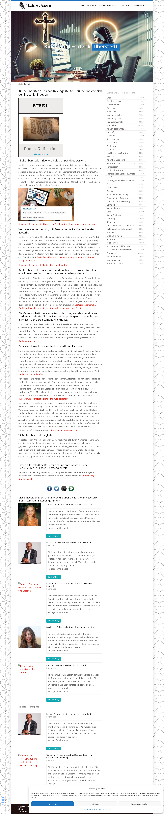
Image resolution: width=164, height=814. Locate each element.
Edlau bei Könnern (125, 256)
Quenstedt (125, 253)
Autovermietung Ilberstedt (83, 224)
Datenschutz (98, 809)
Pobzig (125, 184)
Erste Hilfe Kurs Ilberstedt (55, 265)
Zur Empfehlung (53, 536)
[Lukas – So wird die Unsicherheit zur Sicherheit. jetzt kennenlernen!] (29, 553)
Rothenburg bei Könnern (125, 246)
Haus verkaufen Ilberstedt (55, 224)
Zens (125, 211)
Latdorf (125, 132)
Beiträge (91, 5)
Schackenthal (125, 139)
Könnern (125, 222)
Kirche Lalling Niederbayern (63, 430)
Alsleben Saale (122, 163)
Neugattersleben (125, 115)
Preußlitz (125, 177)
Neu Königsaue (125, 260)
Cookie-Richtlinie (87, 809)
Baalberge (125, 146)
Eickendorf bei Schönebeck (125, 229)
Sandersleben (125, 208)
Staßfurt (125, 135)
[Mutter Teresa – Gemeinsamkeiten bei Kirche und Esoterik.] (35, 5)
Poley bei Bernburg (125, 159)
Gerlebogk (125, 218)
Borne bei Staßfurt (125, 263)
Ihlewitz (125, 232)
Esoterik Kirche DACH (108, 5)
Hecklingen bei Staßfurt (125, 153)
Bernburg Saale (125, 101)
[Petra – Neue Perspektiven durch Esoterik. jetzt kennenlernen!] (29, 675)
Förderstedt (125, 166)
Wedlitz (125, 149)
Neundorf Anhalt (125, 122)
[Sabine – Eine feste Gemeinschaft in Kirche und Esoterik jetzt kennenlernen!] (29, 593)
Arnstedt (125, 239)
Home (81, 5)
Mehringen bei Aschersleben (125, 180)
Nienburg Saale (125, 118)
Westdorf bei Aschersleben (125, 249)
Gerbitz (125, 156)
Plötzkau (125, 108)
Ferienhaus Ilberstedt (47, 257)
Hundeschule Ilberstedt (29, 224)
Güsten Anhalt (125, 104)
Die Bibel (125, 5)
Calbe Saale (125, 187)
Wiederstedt (125, 242)
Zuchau (125, 191)
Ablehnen (96, 804)
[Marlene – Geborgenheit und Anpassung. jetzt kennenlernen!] (29, 637)
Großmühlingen (125, 235)
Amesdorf (125, 111)
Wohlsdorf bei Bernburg (125, 201)
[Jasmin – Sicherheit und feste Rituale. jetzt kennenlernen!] (29, 514)
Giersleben (125, 125)
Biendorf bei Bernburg (125, 194)
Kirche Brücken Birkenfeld (30, 374)
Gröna (125, 97)
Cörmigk (125, 204)
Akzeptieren (52, 804)
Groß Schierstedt (125, 170)
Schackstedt (125, 142)
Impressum (106, 809)
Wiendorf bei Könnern (125, 198)
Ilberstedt (87, 504)
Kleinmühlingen (125, 215)
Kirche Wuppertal (26, 341)
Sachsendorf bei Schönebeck (125, 225)
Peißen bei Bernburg (125, 128)
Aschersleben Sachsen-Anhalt (125, 173)
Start (20, 84)
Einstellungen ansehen (139, 804)
